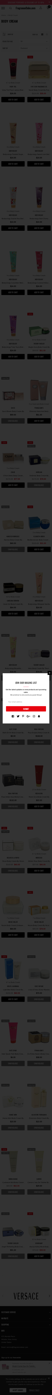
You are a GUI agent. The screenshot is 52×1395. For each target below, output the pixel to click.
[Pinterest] (23, 716)
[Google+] (28, 716)
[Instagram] (34, 716)
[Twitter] (18, 716)
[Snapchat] (39, 716)
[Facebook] (13, 716)
